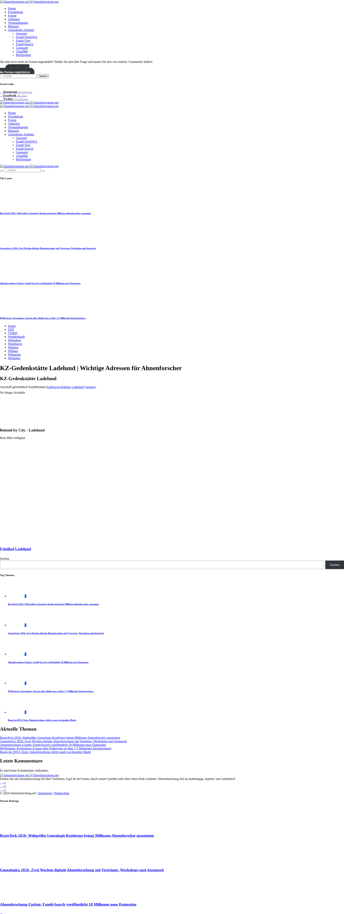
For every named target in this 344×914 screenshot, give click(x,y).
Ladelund (78, 387)
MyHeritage (23, 55)
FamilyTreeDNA (26, 37)
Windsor (13, 347)
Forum (12, 15)
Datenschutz (61, 793)
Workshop (14, 340)
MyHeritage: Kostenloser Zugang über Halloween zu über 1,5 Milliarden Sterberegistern (42, 318)
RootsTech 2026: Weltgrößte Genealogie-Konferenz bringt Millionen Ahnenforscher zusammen (45, 213)
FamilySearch (24, 44)
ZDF (11, 329)
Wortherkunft (16, 336)
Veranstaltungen (18, 22)
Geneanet (22, 48)
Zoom (12, 326)
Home (12, 8)
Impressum (45, 793)
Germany (90, 387)
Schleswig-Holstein (58, 387)
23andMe (22, 51)
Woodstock (15, 344)
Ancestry (21, 33)
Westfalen (14, 358)
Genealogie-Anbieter (21, 30)
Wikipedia (14, 354)
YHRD (12, 333)
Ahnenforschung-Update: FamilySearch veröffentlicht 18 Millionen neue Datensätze (40, 283)
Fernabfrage (15, 12)
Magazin (13, 26)
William (13, 351)
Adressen (14, 19)
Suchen (4, 558)
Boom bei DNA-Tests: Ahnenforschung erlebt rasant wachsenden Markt (42, 720)
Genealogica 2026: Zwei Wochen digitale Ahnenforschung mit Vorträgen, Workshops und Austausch (48, 248)
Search (43, 76)
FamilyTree (23, 40)
